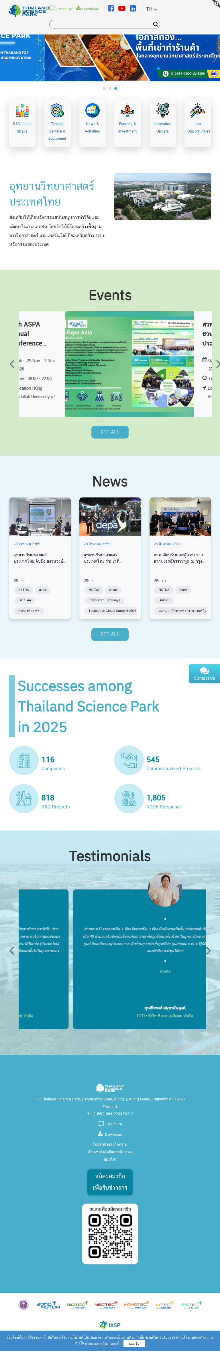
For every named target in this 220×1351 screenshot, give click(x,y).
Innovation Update (162, 127)
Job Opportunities (197, 127)
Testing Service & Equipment (57, 131)
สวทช (43, 590)
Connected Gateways (104, 600)
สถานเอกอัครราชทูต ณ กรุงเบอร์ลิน (183, 611)
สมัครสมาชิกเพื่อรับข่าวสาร (110, 1182)
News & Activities (92, 127)
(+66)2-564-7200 (108, 1114)
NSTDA (23, 590)
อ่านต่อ (111, 971)
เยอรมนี (164, 600)
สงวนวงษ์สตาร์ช (29, 611)
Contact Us (204, 678)
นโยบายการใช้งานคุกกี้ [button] (102, 1344)
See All (110, 432)
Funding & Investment (127, 127)
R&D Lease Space (22, 127)
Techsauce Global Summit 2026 (112, 611)
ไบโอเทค (24, 600)
